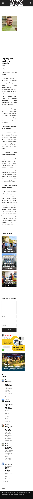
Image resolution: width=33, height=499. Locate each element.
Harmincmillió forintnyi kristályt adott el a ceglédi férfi (9, 283)
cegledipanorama (7, 68)
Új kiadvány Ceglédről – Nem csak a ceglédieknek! (9, 448)
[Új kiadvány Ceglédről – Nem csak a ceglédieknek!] (3, 444)
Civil (9, 245)
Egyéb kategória (7, 444)
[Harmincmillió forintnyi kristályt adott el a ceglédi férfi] (3, 425)
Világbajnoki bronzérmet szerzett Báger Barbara (8, 467)
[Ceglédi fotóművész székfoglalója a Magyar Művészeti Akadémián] (3, 400)
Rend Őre (8, 278)
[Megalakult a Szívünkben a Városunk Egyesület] (3, 380)
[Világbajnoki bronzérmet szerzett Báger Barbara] (3, 464)
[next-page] (5, 290)
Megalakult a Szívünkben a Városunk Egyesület (9, 249)
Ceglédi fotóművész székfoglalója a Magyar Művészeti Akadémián (9, 266)
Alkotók (9, 261)
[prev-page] (2, 290)
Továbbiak (5, 482)
